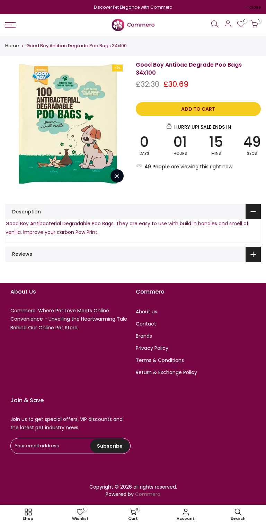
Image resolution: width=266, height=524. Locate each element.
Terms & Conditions (160, 360)
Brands (144, 335)
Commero (147, 494)
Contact (146, 323)
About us (146, 311)
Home (12, 46)
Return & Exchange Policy (166, 372)
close (14, 7)
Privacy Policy (152, 348)
